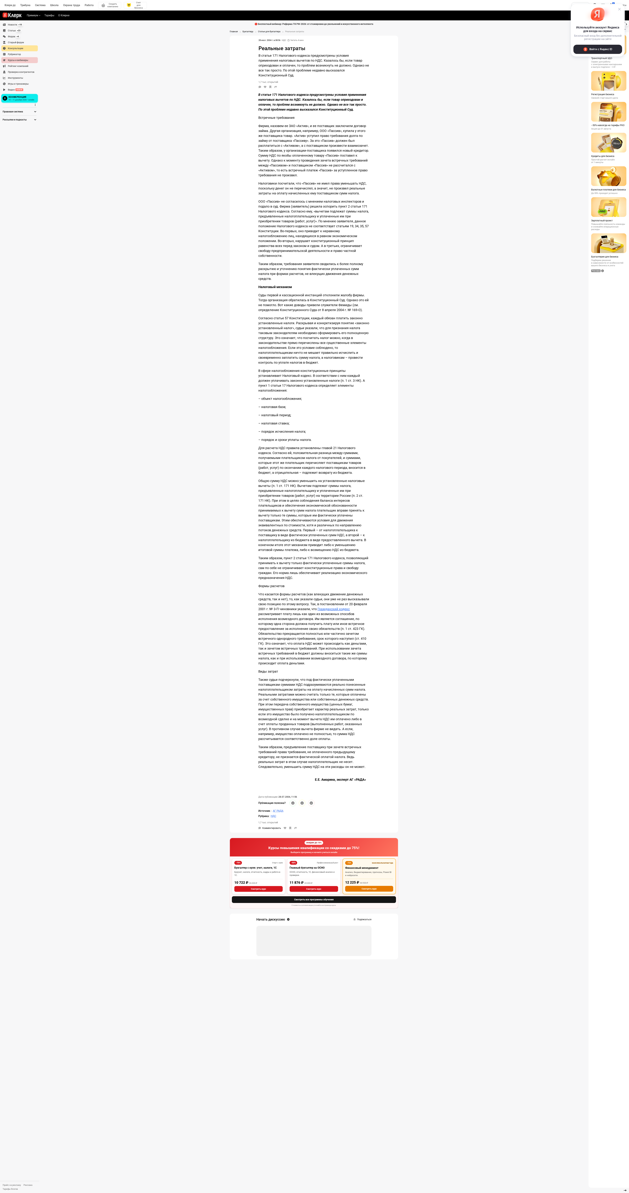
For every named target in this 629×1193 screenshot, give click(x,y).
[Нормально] (302, 803)
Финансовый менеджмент (361, 867)
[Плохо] (311, 803)
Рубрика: (263, 816)
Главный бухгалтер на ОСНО (307, 867)
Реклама (28, 1185)
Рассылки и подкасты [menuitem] (15, 119)
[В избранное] (270, 87)
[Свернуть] (625, 1190)
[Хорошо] (293, 803)
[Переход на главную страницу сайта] (12, 15)
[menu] (21, 63)
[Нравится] (265, 87)
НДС (284, 40)
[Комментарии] (260, 87)
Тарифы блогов (10, 1189)
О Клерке (63, 15)
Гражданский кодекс (334, 609)
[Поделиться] (275, 87)
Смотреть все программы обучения (314, 899)
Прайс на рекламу (12, 1185)
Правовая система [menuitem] (13, 111)
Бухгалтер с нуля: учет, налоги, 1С (255, 867)
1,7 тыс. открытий (268, 822)
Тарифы (49, 15)
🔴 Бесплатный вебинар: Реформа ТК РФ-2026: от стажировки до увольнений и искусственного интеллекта (314, 24)
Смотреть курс (258, 889)
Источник (264, 810)
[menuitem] (19, 25)
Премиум (32, 15)
